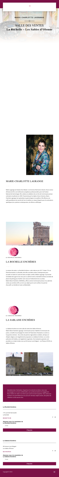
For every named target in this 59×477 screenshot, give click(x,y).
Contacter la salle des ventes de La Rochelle (20, 208)
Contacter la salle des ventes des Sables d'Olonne (21, 214)
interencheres (11, 54)
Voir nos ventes (11, 295)
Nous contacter (26, 295)
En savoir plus (29, 59)
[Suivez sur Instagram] (55, 417)
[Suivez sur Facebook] (53, 417)
